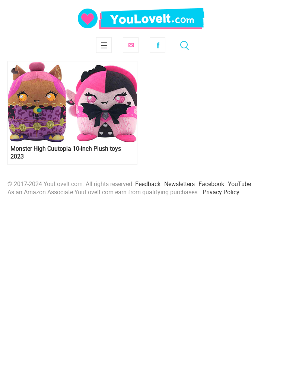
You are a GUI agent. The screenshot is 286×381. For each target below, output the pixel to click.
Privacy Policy (221, 192)
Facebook (157, 45)
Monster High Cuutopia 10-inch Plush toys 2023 (65, 152)
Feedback (148, 184)
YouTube (239, 184)
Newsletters (179, 184)
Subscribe (131, 45)
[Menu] (104, 45)
